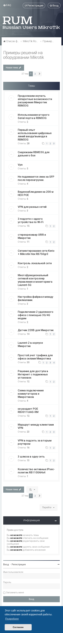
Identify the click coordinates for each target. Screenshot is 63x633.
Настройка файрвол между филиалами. (35, 298)
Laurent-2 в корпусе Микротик (30, 344)
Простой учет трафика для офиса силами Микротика (35, 357)
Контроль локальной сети (35, 263)
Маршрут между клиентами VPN (36, 426)
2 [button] (35, 74)
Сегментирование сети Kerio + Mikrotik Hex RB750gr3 (36, 252)
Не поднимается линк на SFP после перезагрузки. (36, 178)
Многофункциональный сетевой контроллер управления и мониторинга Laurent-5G (35, 280)
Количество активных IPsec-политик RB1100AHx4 (36, 471)
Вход (6, 564)
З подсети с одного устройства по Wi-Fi (30, 220)
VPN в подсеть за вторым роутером (35, 442)
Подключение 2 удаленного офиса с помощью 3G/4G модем (35, 315)
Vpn (20, 164)
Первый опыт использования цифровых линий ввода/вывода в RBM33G (35, 134)
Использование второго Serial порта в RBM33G (33, 116)
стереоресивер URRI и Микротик (32, 236)
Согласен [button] (18, 627)
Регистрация (19, 564)
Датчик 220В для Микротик (36, 330)
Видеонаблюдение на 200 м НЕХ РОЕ (35, 193)
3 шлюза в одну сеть (31, 456)
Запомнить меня (15, 592)
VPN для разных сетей (32, 206)
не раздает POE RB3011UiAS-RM (28, 410)
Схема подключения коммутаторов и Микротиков (31, 394)
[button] (39, 74)
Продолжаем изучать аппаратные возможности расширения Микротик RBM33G (35, 100)
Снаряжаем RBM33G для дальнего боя (33, 154)
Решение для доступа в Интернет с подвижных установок (33, 374)
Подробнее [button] (12, 618)
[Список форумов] (31, 22)
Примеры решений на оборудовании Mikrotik (23, 55)
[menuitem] (7, 5)
